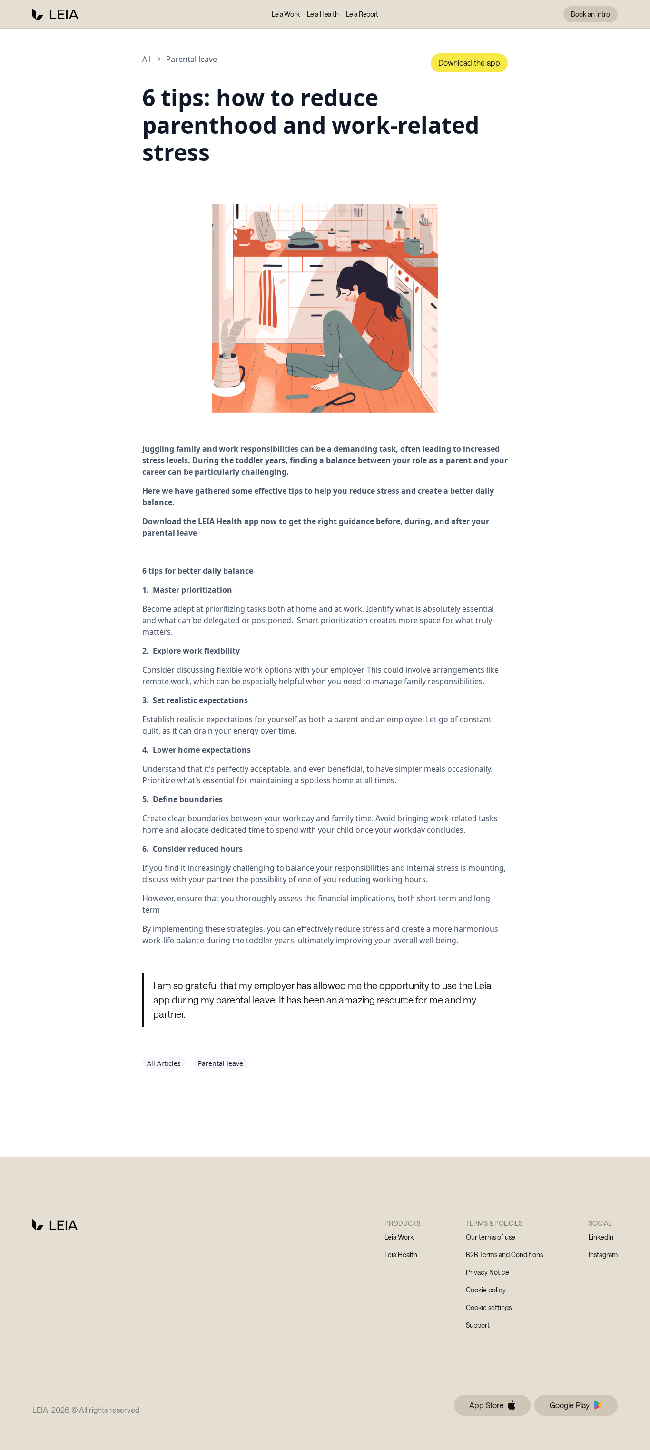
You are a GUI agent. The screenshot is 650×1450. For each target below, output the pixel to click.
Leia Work (285, 14)
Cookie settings (489, 1307)
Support (478, 1325)
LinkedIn (601, 1237)
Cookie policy (486, 1290)
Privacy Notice (487, 1272)
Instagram (603, 1255)
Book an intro (590, 14)
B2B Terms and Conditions (504, 1255)
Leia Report (362, 14)
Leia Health (322, 14)
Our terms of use (490, 1237)
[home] (55, 14)
